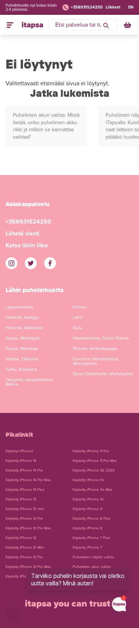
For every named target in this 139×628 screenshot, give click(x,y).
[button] (13, 614)
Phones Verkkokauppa (95, 348)
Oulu (77, 327)
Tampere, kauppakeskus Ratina (30, 381)
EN (130, 7)
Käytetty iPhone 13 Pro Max (28, 528)
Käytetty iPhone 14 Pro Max (28, 480)
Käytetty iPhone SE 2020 (94, 470)
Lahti (77, 317)
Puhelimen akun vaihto (92, 567)
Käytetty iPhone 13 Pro (24, 518)
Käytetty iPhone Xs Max (92, 490)
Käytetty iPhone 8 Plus (91, 518)
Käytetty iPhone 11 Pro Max (95, 461)
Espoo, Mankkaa (22, 348)
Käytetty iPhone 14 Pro (24, 470)
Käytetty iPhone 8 (87, 528)
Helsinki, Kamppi (22, 317)
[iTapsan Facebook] (50, 263)
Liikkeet (113, 7)
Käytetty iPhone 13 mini (25, 509)
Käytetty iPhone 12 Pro (24, 557)
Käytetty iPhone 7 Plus (91, 538)
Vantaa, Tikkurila (22, 359)
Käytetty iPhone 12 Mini (25, 547)
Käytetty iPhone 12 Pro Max (28, 567)
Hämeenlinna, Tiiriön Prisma (101, 338)
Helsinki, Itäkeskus (24, 327)
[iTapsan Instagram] (11, 263)
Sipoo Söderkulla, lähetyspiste (103, 373)
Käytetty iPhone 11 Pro (91, 451)
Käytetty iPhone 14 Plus (25, 490)
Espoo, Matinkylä (22, 338)
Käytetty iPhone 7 (87, 547)
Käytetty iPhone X (88, 509)
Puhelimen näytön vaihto (93, 557)
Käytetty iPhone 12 (21, 538)
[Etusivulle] (32, 25)
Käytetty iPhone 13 (21, 499)
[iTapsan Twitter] (31, 263)
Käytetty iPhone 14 (21, 461)
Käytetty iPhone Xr (88, 499)
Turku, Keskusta (21, 369)
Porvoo (80, 307)
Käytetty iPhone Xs (89, 480)
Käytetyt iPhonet (19, 451)
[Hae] (106, 24)
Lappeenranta (19, 307)
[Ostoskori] (128, 24)
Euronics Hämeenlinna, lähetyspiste (96, 361)
